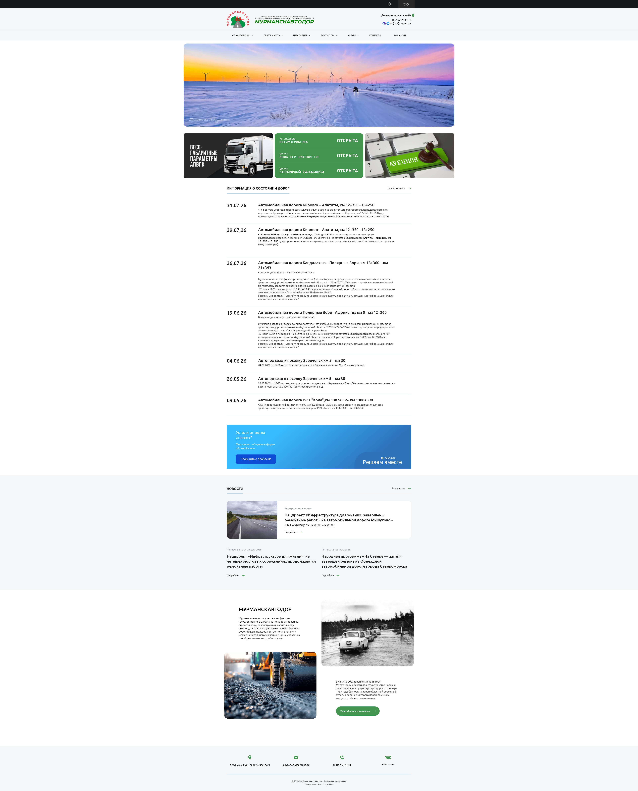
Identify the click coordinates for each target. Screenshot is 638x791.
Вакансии (400, 35)
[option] (319, 85)
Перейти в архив (396, 188)
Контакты (375, 35)
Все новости (398, 488)
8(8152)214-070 (401, 19)
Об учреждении (241, 35)
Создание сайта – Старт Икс (319, 784)
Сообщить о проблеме (255, 459)
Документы (327, 35)
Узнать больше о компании (355, 711)
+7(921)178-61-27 (400, 23)
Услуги (352, 35)
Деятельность (272, 35)
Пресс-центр (300, 35)
